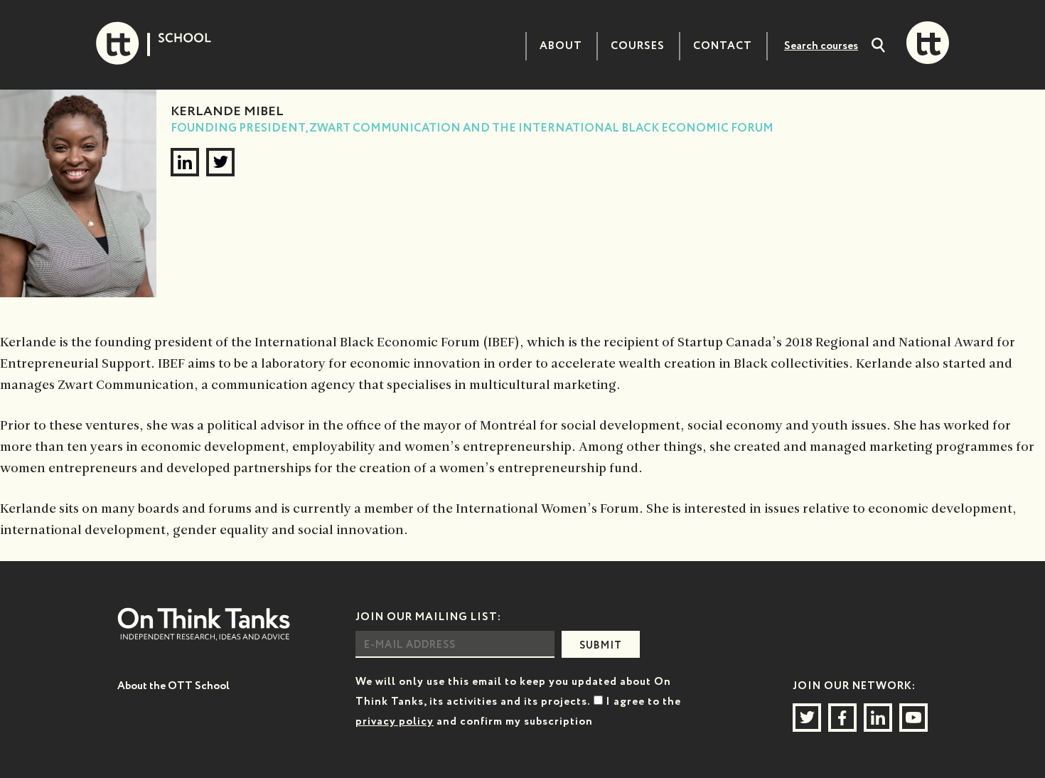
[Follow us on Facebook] (842, 717)
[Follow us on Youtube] (913, 717)
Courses (638, 46)
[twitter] (220, 162)
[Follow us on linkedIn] (878, 717)
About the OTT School (173, 686)
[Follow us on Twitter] (807, 717)
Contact (722, 46)
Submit (600, 646)
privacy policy (394, 721)
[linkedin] (185, 162)
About (561, 46)
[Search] (878, 47)
